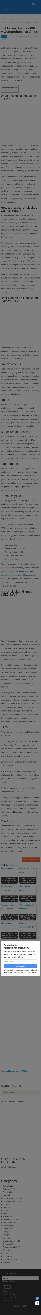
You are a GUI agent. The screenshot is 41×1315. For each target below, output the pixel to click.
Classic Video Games (11, 1198)
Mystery (6, 1216)
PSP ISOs (7, 1226)
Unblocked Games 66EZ (16, 1071)
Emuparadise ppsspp (11, 1201)
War (4, 1262)
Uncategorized (8, 1259)
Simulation (7, 1244)
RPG (5, 1235)
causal (5, 1195)
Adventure (7, 1189)
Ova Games (7, 1223)
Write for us (8, 1300)
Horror (5, 1210)
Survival (6, 1256)
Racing (5, 1232)
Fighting (6, 1207)
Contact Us (7, 1288)
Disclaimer (7, 1291)
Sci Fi (5, 1238)
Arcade (5, 1192)
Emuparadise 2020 (10, 1297)
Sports (5, 1250)
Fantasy (6, 1204)
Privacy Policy (9, 1294)
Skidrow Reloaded (10, 1247)
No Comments (23, 36)
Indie (4, 1213)
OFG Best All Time (10, 1220)
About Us (7, 1285)
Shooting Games (9, 1241)
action (25, 847)
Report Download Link (31, 859)
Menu (34, 4)
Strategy (6, 1253)
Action (4, 36)
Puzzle (5, 1229)
